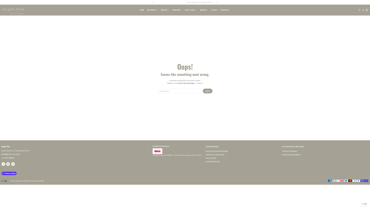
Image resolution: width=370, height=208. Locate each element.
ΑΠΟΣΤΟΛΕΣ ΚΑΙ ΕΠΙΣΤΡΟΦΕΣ (217, 151)
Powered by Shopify (37, 181)
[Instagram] (8, 164)
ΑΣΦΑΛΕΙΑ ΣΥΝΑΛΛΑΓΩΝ (215, 155)
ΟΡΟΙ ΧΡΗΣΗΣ (211, 158)
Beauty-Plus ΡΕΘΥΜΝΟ (23, 181)
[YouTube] (13, 164)
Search (207, 91)
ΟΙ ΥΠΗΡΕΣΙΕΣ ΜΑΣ (213, 162)
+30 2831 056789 (7, 158)
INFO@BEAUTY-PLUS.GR (10, 154)
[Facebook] (3, 164)
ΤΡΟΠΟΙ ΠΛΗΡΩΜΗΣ (289, 151)
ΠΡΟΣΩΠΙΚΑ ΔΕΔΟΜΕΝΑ (291, 155)
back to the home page (186, 83)
